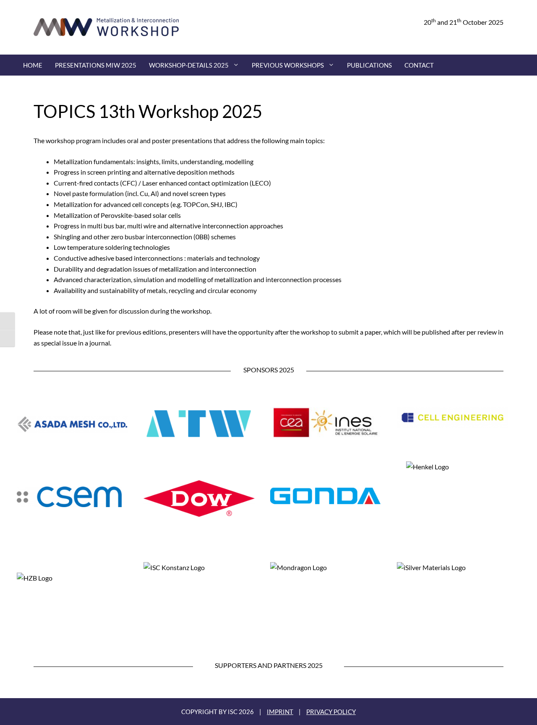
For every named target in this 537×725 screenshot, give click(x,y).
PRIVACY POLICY (331, 711)
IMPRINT (280, 711)
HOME (32, 65)
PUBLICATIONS (369, 65)
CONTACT (419, 65)
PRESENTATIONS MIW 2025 (95, 65)
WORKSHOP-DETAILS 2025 (189, 65)
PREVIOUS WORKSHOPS (288, 65)
